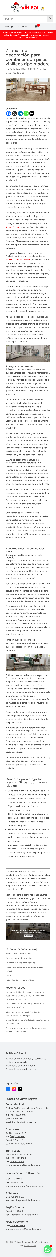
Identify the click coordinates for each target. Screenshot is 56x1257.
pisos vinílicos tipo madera (18, 259)
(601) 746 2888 (18, 1115)
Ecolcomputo (30, 1245)
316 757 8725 (17, 1140)
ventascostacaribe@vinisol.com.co (24, 1185)
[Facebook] (8, 113)
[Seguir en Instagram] (14, 1089)
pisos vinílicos (12, 227)
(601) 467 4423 (18, 1158)
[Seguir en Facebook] (8, 1089)
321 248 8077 (17, 1196)
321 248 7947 (17, 1118)
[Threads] (31, 113)
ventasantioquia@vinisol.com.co (23, 1200)
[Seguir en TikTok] (20, 1089)
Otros (8, 975)
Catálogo (8, 27)
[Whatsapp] (26, 113)
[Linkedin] (20, 113)
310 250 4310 (17, 1211)
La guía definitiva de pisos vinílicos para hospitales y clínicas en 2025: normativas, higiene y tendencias (26, 996)
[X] (14, 113)
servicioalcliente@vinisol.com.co (23, 1122)
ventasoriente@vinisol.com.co (22, 1214)
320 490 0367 (17, 1182)
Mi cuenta (22, 27)
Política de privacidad (17, 1062)
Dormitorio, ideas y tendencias (20, 962)
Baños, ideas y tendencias (18, 953)
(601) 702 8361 (17, 1136)
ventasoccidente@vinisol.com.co (23, 1229)
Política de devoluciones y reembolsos (26, 1058)
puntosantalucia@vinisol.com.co (23, 1165)
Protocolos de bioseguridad (20, 1065)
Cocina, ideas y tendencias (19, 958)
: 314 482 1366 (17, 1225)
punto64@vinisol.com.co (19, 1143)
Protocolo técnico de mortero (21, 1069)
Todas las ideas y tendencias (20, 980)
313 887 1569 (17, 1161)
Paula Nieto (15, 69)
